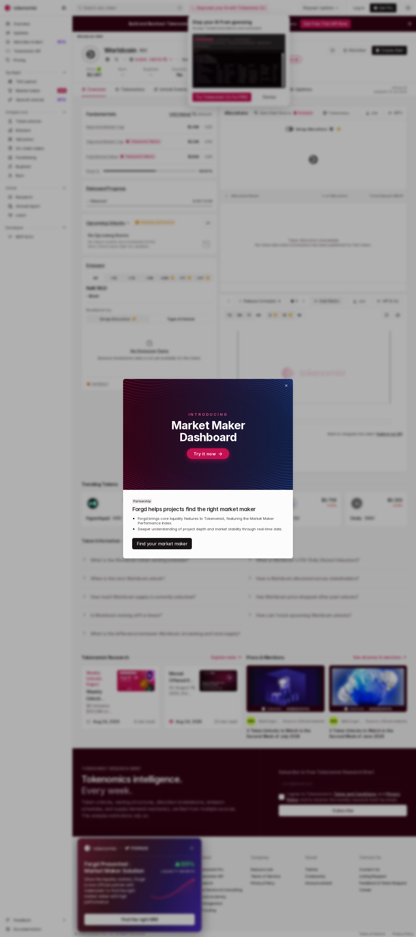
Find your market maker (162, 543)
